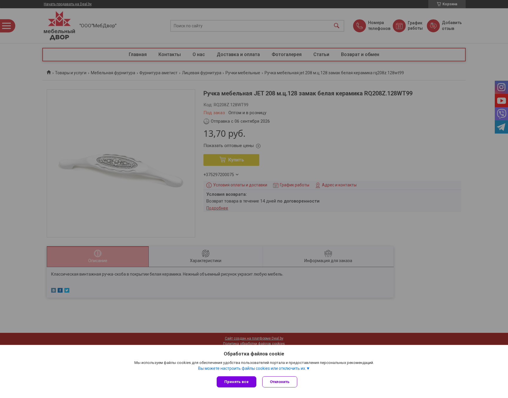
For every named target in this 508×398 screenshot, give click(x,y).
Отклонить (280, 382)
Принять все (236, 382)
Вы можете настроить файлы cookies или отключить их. (252, 368)
